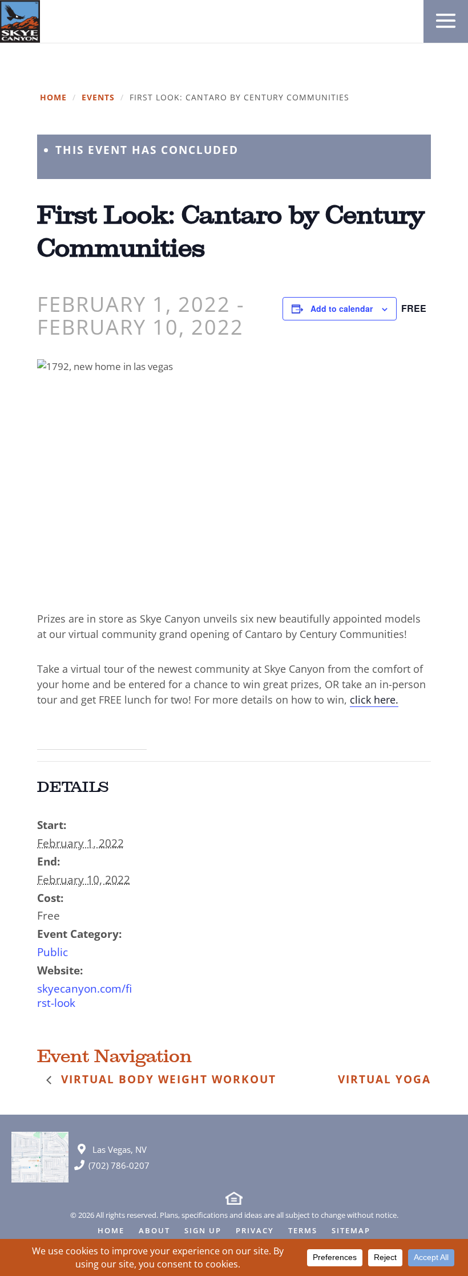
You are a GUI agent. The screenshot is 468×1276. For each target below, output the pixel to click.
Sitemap (351, 1231)
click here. (374, 699)
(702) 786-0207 (119, 1165)
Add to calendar (341, 308)
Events (98, 98)
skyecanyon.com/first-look (84, 995)
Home (53, 98)
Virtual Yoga (384, 1079)
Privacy (255, 1231)
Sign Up (202, 1231)
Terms (302, 1231)
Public (52, 952)
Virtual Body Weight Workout (166, 1079)
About (154, 1231)
